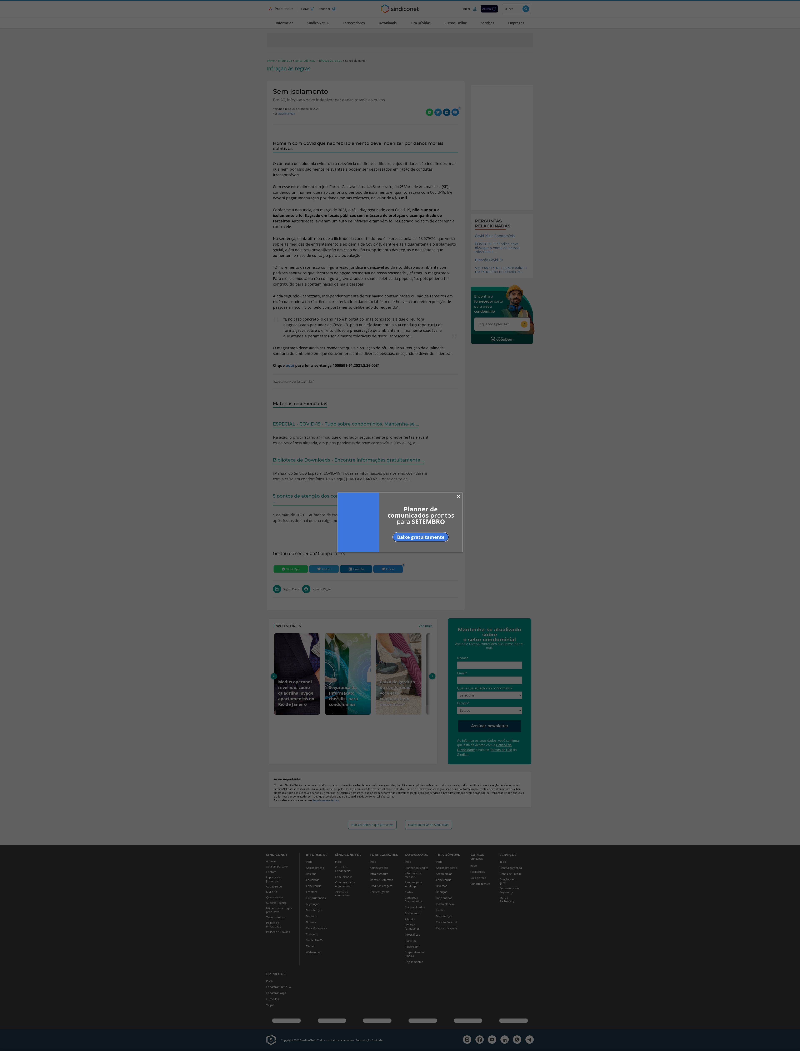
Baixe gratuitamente (421, 537)
